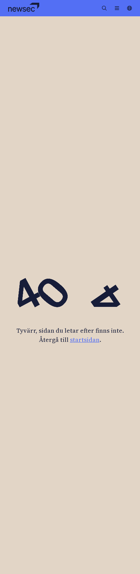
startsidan (85, 339)
